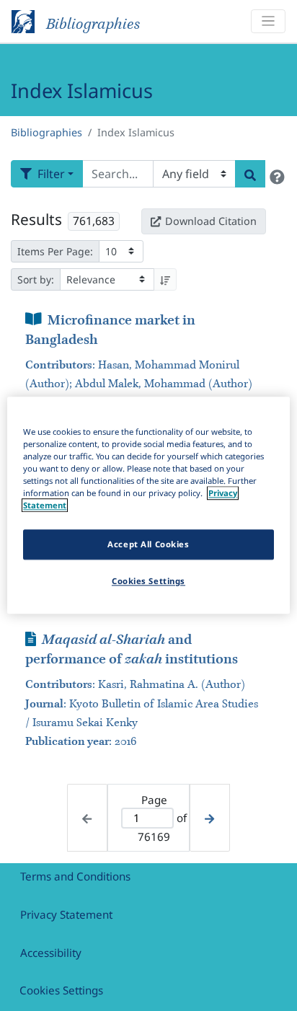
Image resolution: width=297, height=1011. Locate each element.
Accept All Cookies (148, 544)
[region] (148, 505)
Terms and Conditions (75, 876)
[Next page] (209, 817)
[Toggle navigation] (268, 21)
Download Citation (211, 221)
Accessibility (50, 952)
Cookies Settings (61, 990)
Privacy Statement (66, 914)
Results (36, 219)
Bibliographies (46, 132)
